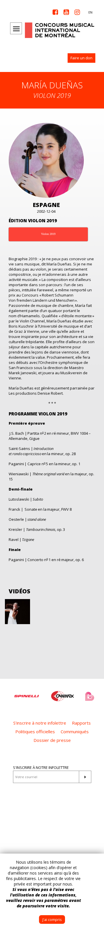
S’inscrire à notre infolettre (39, 723)
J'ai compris (52, 919)
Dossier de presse (52, 740)
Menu (16, 28)
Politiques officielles (35, 731)
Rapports (81, 723)
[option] (26, 693)
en (90, 12)
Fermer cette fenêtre (95, 862)
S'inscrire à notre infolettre (41, 767)
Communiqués (75, 731)
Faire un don (81, 57)
